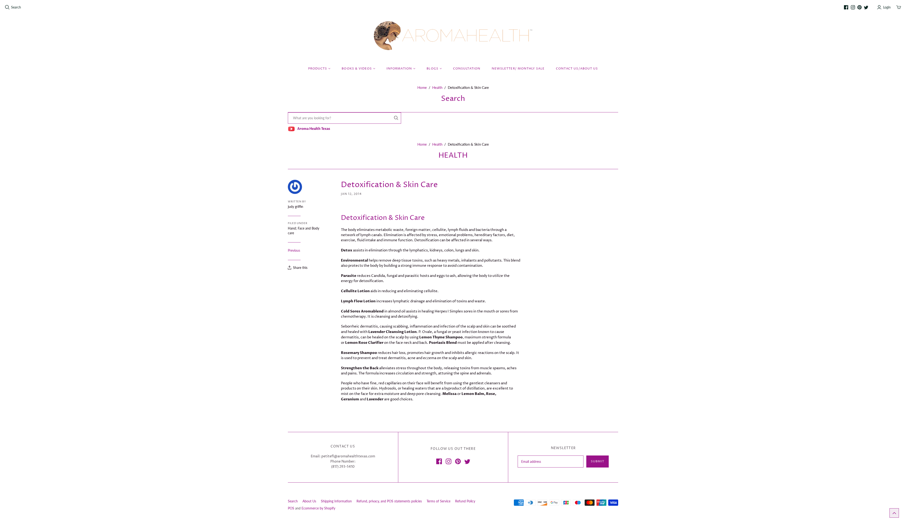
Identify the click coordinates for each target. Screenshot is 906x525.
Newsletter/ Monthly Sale (518, 68)
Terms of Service (438, 501)
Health (437, 87)
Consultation (466, 68)
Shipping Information (336, 501)
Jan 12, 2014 (351, 194)
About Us (309, 501)
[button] (894, 513)
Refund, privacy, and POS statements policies (389, 501)
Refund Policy (465, 501)
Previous (294, 250)
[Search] (396, 118)
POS (291, 508)
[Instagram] (853, 7)
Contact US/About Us (577, 68)
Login (887, 7)
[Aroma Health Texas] (453, 35)
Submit (597, 461)
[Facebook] (846, 7)
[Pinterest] (859, 7)
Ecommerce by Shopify (318, 508)
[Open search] (7, 7)
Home (422, 87)
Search (16, 7)
